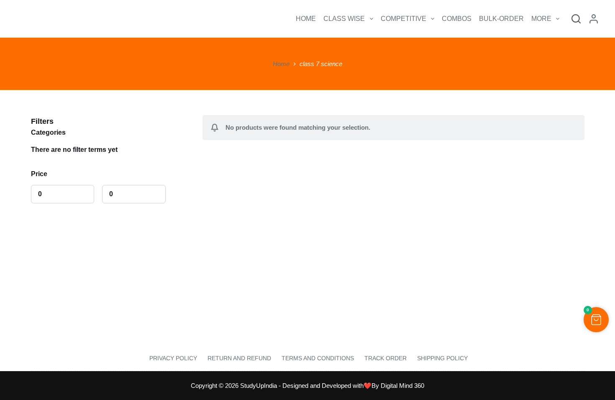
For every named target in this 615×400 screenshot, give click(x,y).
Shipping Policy (442, 358)
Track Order (385, 358)
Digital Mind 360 (402, 385)
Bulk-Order (501, 18)
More (541, 18)
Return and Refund (239, 358)
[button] (596, 319)
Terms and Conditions (318, 358)
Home (306, 18)
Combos (457, 18)
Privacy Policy (172, 358)
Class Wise (344, 18)
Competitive (403, 18)
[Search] (576, 18)
